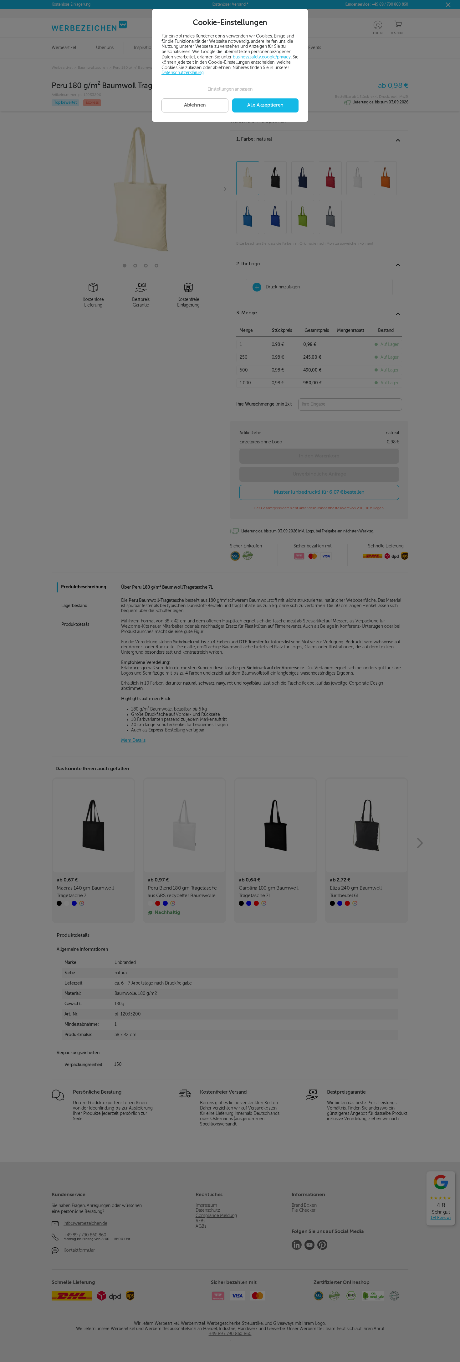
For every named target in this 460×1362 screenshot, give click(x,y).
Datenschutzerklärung (182, 73)
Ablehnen (195, 105)
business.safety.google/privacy (262, 57)
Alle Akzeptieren (265, 105)
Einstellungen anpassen (229, 89)
